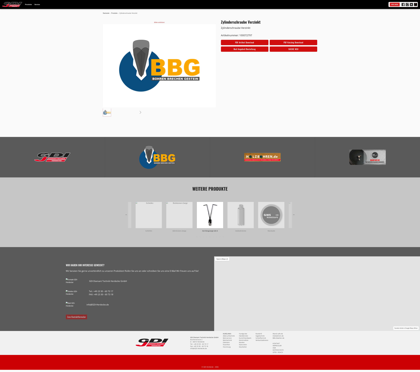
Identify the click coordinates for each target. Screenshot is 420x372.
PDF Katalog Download (293, 42)
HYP (116, 294)
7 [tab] (216, 237)
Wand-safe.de (278, 334)
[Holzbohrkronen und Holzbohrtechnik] (262, 157)
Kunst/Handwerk (245, 338)
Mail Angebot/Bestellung (245, 49)
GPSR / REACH (278, 352)
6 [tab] (213, 237)
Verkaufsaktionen (262, 340)
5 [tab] (210, 237)
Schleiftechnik (261, 338)
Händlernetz (243, 336)
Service (37, 4)
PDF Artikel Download (244, 42)
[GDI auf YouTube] (411, 4)
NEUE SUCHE (394, 4)
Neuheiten (243, 347)
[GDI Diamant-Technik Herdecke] (52, 157)
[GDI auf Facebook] (403, 4)
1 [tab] (197, 237)
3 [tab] (203, 237)
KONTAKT (276, 343)
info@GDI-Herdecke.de (98, 304)
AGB (274, 348)
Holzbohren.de (278, 336)
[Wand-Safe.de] (367, 157)
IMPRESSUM (277, 346)
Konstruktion (243, 340)
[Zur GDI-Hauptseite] (12, 4)
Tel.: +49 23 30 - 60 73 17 (101, 291)
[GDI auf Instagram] (407, 4)
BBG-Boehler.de (278, 338)
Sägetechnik (260, 336)
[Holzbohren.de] (262, 157)
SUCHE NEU (293, 49)
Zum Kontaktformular (76, 317)
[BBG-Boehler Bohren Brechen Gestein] (157, 157)
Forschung (227, 347)
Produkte (28, 4)
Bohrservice (227, 338)
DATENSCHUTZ (278, 350)
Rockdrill (259, 334)
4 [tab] (207, 237)
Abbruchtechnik (229, 336)
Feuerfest (226, 345)
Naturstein (243, 345)
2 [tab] (200, 237)
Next (294, 214)
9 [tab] (223, 237)
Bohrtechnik (227, 340)
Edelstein (226, 342)
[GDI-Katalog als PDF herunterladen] (415, 4)
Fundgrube (243, 334)
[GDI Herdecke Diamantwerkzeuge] (52, 157)
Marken (242, 342)
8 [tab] (220, 237)
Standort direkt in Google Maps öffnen (406, 328)
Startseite (106, 13)
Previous (126, 214)
